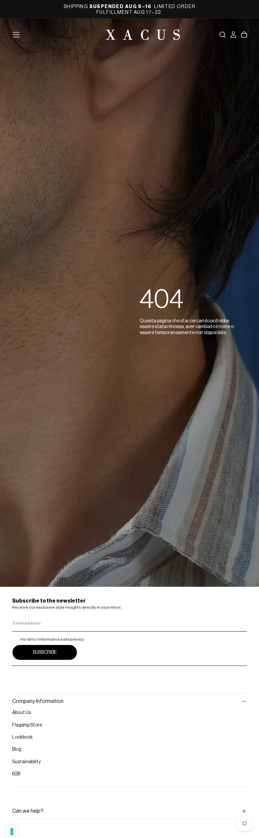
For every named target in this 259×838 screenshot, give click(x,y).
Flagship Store (27, 725)
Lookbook (22, 737)
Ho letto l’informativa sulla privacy (52, 639)
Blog (16, 749)
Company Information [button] (37, 701)
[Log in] (233, 34)
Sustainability (26, 762)
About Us (21, 712)
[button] (16, 35)
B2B (16, 774)
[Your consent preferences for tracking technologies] (11, 831)
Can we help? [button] (28, 811)
